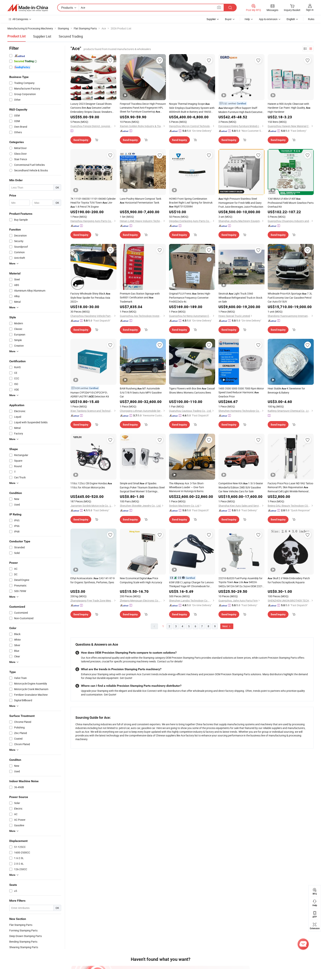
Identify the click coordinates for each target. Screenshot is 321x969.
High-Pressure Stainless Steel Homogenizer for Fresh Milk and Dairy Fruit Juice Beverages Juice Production (240, 202)
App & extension (268, 19)
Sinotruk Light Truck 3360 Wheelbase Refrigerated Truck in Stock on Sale (240, 297)
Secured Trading (71, 36)
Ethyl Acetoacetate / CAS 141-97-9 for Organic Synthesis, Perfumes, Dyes (92, 580)
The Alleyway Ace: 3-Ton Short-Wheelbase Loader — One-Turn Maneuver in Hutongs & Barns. (186, 487)
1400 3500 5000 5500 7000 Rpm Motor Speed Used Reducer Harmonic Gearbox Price (241, 392)
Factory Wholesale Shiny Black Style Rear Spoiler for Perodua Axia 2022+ (90, 297)
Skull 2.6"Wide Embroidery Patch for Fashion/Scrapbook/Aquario (289, 580)
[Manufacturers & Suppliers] (27, 8)
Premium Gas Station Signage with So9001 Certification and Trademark (140, 297)
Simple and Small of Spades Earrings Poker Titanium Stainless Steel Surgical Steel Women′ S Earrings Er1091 (142, 487)
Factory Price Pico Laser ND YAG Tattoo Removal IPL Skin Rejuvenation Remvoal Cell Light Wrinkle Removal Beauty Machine (290, 487)
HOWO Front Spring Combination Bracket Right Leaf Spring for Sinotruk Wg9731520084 (191, 202)
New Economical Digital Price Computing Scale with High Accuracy (141, 580)
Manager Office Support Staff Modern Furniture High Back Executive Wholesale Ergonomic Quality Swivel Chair (240, 110)
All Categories (20, 19)
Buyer (228, 19)
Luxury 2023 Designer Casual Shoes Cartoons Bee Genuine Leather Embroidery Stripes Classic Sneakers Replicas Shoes (91, 108)
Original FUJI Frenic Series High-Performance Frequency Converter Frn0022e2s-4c (190, 297)
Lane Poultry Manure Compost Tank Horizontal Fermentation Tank (140, 200)
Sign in (310, 10)
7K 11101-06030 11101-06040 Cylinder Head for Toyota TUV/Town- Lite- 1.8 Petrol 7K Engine (93, 202)
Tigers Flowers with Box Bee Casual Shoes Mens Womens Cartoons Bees (192, 390)
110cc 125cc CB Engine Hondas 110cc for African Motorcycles (91, 485)
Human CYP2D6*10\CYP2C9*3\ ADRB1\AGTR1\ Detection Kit (89, 394)
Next (225, 626)
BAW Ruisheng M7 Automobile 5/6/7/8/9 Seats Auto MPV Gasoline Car (141, 392)
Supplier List (42, 36)
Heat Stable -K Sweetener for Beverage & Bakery (286, 390)
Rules (311, 19)
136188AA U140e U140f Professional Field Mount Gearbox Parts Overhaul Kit (291, 202)
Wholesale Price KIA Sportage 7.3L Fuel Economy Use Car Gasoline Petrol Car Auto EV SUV (290, 297)
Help (247, 19)
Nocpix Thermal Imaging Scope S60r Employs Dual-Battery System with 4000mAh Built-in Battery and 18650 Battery (192, 108)
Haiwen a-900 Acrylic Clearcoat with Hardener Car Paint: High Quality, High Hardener (289, 107)
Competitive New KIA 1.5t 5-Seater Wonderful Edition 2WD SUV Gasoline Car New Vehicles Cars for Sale (240, 487)
